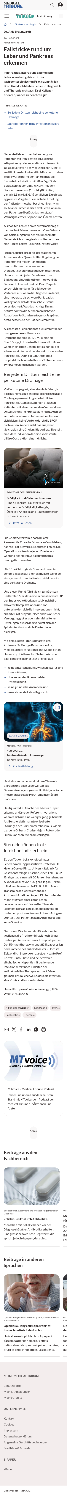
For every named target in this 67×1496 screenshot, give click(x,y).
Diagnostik (40, 1007)
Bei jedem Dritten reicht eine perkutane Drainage (32, 115)
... (61, 16)
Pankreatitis (13, 1014)
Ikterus (56, 1007)
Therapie (29, 1014)
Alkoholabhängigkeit (17, 1007)
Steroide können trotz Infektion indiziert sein (33, 126)
